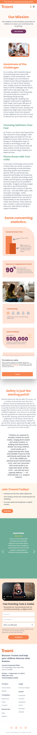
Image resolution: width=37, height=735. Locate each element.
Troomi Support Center (10, 678)
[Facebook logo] (16, 728)
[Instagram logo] (11, 728)
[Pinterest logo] (25, 728)
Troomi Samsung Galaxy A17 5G (23, 2)
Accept (17, 374)
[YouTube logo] (21, 728)
